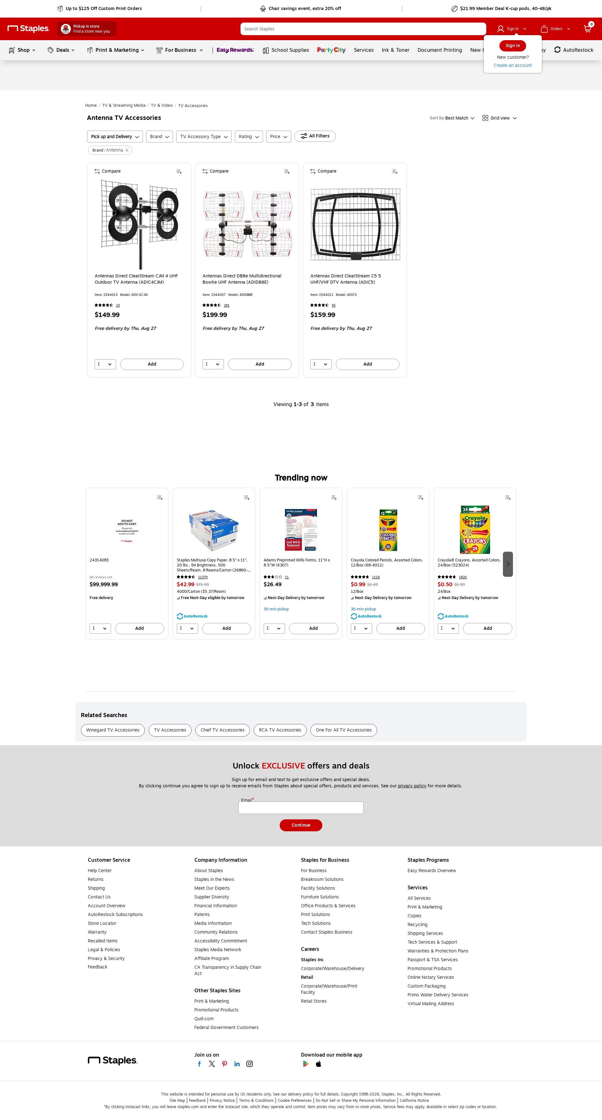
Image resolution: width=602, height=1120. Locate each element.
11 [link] (287, 577)
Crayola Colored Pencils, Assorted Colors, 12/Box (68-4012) (387, 563)
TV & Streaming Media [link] (123, 105)
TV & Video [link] (162, 105)
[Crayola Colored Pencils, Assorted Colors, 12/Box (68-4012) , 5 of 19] (388, 530)
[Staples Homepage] (29, 29)
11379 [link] (203, 577)
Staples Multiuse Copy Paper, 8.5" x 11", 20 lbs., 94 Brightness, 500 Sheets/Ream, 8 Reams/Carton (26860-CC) (212, 565)
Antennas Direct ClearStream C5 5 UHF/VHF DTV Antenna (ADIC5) (345, 279)
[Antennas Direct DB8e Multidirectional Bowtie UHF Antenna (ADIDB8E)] (248, 224)
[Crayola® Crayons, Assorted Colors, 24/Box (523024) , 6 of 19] (475, 530)
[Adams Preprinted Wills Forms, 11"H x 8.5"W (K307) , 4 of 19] (301, 530)
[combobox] (363, 29)
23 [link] (118, 305)
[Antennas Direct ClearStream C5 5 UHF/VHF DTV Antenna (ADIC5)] (355, 224)
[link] (100, 9)
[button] (480, 28)
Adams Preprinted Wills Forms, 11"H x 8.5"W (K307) (297, 563)
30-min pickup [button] (276, 609)
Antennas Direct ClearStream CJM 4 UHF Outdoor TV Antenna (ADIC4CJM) (136, 279)
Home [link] (91, 105)
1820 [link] (463, 577)
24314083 (99, 560)
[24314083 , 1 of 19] (127, 530)
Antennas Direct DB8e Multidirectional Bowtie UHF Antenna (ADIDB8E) (242, 279)
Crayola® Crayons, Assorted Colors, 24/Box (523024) (469, 563)
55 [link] (333, 305)
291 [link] (227, 305)
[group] (127, 563)
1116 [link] (376, 577)
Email (247, 800)
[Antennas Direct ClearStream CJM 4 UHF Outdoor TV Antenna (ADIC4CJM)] (140, 224)
